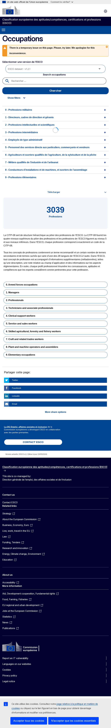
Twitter (15, 380)
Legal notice (8, 681)
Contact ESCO (10, 502)
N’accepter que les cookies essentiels (73, 720)
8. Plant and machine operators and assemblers (32, 347)
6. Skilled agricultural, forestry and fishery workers (33, 331)
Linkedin (16, 396)
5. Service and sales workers (21, 323)
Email (14, 404)
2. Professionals (15, 300)
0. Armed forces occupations (21, 284)
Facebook (16, 388)
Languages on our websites (16, 664)
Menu (3, 30)
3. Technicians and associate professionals (29, 308)
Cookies (6, 669)
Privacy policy (9, 675)
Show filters (14, 98)
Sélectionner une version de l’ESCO (22, 61)
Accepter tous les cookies (28, 720)
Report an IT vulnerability (15, 658)
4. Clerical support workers (20, 316)
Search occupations (54, 74)
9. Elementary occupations (20, 355)
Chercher (55, 90)
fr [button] (105, 11)
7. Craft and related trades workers (25, 339)
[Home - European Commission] (11, 10)
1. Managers (12, 292)
